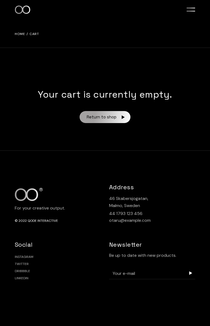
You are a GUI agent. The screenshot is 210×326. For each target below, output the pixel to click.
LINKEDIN (21, 278)
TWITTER (22, 264)
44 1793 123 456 (125, 213)
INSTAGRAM (24, 257)
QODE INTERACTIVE (43, 221)
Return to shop (101, 117)
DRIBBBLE (22, 271)
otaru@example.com (130, 220)
